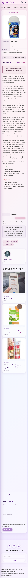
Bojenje (9, 8)
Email (4, 504)
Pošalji (8, 529)
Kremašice (11, 571)
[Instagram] (14, 546)
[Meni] (25, 2)
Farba (7, 241)
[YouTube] (19, 546)
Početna (3, 8)
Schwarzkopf (20, 218)
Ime (15, 504)
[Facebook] (9, 546)
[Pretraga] (22, 2)
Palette (15, 241)
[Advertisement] (14, 201)
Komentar (5, 512)
